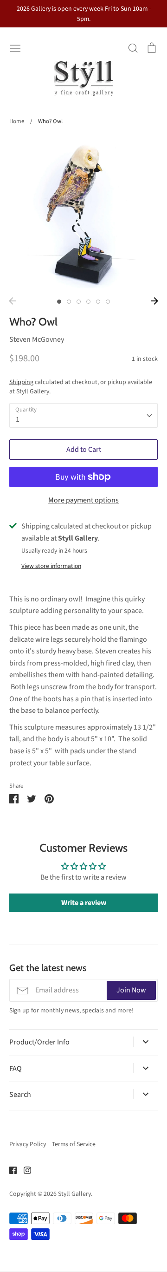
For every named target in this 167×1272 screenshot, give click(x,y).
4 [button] (88, 302)
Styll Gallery (74, 1194)
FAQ (15, 1068)
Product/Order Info (39, 1042)
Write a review (83, 903)
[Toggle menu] (15, 47)
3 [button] (79, 302)
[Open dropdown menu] (145, 1042)
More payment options (83, 500)
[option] (83, 214)
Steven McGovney (36, 339)
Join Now (131, 990)
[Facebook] (9, 1169)
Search (20, 1094)
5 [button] (98, 302)
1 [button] (59, 302)
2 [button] (69, 302)
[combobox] (83, 415)
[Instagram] (24, 1169)
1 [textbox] (17, 419)
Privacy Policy (27, 1144)
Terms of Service (74, 1144)
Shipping (21, 382)
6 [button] (108, 302)
